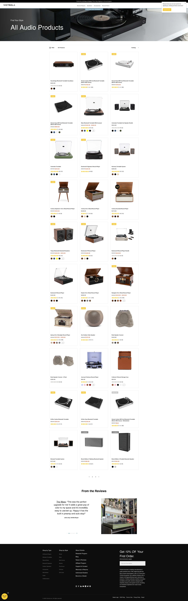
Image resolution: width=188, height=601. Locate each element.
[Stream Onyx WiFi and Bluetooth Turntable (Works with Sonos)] (63, 106)
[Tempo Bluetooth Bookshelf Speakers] (63, 234)
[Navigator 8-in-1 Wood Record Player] (124, 276)
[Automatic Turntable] (63, 150)
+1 (123, 384)
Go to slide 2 (70, 533)
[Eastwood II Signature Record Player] (94, 150)
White (57, 132)
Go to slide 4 (73, 533)
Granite (115, 343)
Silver (115, 467)
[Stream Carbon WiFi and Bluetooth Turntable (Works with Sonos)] (94, 64)
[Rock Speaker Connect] (124, 318)
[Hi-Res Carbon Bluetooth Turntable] (63, 402)
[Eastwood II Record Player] (63, 276)
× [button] (185, 3)
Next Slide (77, 533)
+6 (93, 384)
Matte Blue (54, 132)
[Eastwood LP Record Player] (94, 234)
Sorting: (133, 47)
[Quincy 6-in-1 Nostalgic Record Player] (63, 318)
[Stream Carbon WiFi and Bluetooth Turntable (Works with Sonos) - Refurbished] (124, 402)
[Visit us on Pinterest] (90, 586)
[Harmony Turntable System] (124, 150)
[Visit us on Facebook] (78, 586)
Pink (85, 385)
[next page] (98, 476)
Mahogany (121, 301)
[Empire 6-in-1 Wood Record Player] (94, 276)
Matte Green (59, 132)
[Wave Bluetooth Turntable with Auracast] (94, 106)
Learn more (167, 9)
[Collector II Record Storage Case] (124, 360)
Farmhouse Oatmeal (52, 343)
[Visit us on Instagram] (76, 586)
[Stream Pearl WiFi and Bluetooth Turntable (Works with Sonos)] (124, 64)
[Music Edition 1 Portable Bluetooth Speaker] (124, 442)
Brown (87, 385)
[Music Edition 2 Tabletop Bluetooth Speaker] (94, 442)
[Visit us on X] (87, 586)
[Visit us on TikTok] (85, 586)
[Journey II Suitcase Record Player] (94, 360)
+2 (93, 130)
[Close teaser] (8, 593)
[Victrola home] (9, 5)
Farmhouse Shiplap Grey (57, 343)
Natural (118, 174)
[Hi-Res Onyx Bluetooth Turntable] (94, 402)
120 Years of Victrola (87, 1)
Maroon (90, 385)
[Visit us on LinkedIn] (81, 586)
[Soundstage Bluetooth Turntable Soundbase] (63, 64)
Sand (118, 343)
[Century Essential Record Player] (124, 192)
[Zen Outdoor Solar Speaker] (94, 318)
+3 (62, 342)
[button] (4, 596)
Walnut (52, 89)
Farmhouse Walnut (90, 301)
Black (54, 89)
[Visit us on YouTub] (83, 586)
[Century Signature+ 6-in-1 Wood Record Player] (63, 192)
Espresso (115, 216)
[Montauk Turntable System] (63, 442)
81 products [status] (61, 47)
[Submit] (143, 563)
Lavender (82, 385)
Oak (113, 216)
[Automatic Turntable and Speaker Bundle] (124, 106)
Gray (87, 301)
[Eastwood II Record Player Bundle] (124, 234)
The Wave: (61, 501)
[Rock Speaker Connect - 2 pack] (63, 360)
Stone (113, 343)
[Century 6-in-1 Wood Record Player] (94, 192)
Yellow (87, 131)
